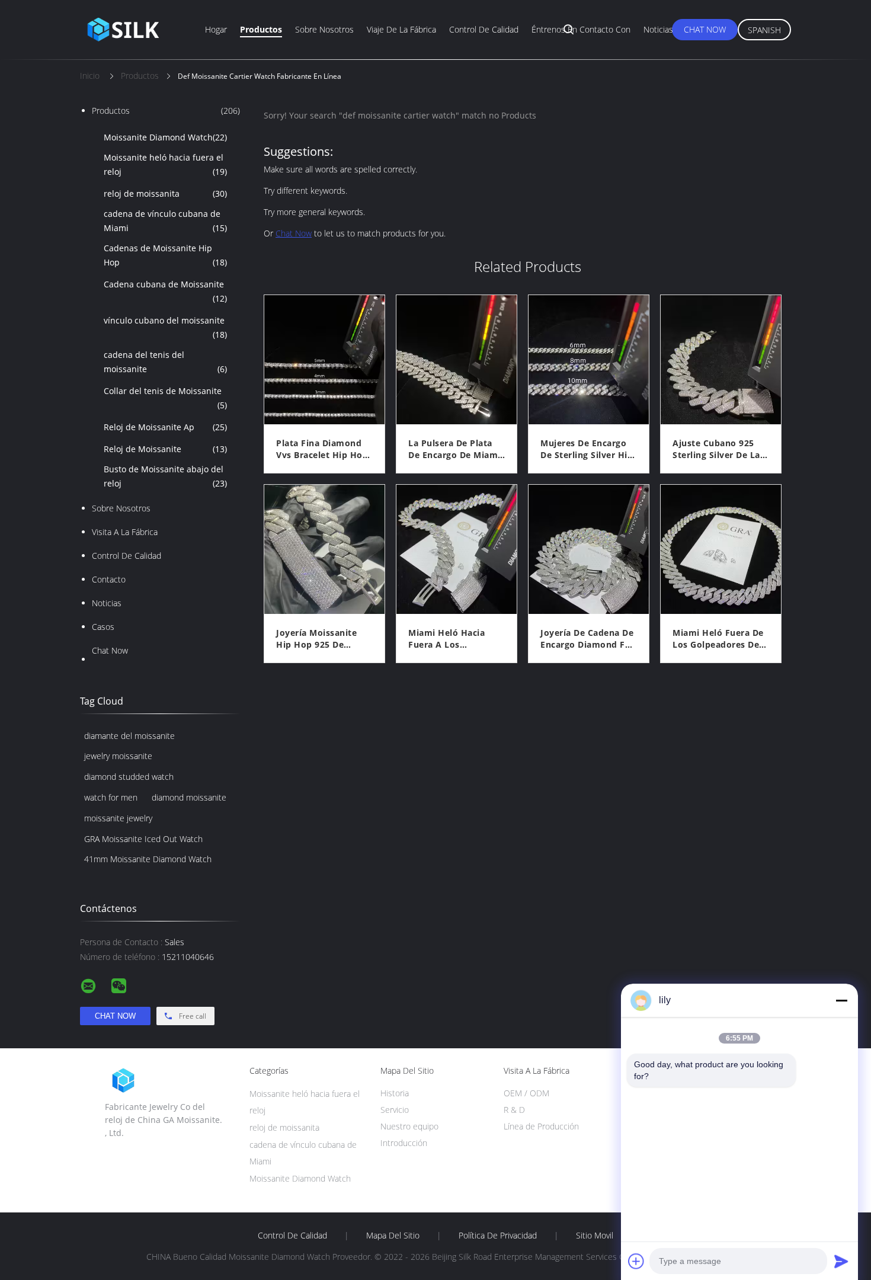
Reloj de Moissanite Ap (165, 427)
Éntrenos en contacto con (580, 29)
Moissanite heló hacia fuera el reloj (165, 164)
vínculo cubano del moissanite (165, 327)
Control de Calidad (126, 555)
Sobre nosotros (324, 29)
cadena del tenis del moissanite (165, 362)
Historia (394, 1093)
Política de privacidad (498, 1235)
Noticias (658, 29)
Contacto (109, 579)
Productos (261, 29)
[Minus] (841, 1000)
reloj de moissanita (165, 193)
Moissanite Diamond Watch (165, 137)
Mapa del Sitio (393, 1235)
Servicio (394, 1109)
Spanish (764, 30)
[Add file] (636, 1261)
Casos (103, 626)
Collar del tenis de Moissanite (165, 398)
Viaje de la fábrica (401, 29)
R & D (514, 1109)
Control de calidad (483, 29)
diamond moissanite (189, 797)
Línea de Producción (541, 1126)
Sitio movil (594, 1235)
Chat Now (705, 29)
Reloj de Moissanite (165, 449)
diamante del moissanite (129, 735)
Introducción (403, 1142)
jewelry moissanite (118, 755)
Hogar (216, 29)
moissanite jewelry (118, 818)
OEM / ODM (526, 1093)
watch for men (110, 797)
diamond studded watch (129, 776)
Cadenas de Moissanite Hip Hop (165, 255)
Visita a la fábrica (125, 531)
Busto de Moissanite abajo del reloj (165, 476)
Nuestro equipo (409, 1126)
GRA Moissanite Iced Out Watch (143, 838)
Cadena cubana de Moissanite (165, 291)
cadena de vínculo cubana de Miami (165, 220)
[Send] (841, 1261)
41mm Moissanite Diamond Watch (148, 859)
